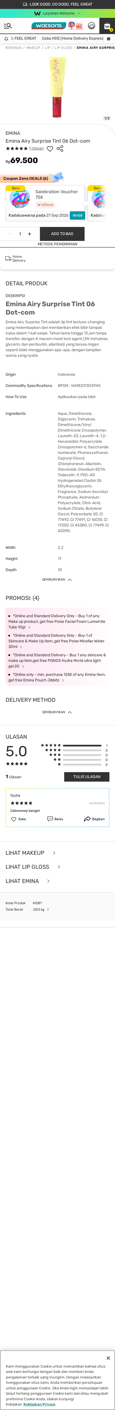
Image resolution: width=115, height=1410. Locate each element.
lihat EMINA (23, 881)
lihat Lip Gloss (28, 867)
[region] (57, 1380)
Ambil (77, 215)
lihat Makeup (26, 853)
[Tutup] (108, 1358)
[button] (107, 25)
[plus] (29, 234)
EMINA (13, 133)
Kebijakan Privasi (39, 1404)
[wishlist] (50, 148)
